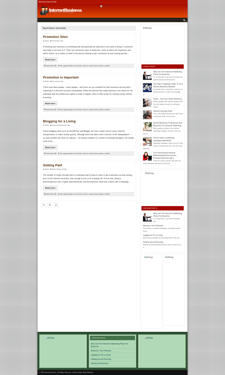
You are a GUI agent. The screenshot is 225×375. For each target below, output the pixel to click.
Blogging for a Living (59, 121)
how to (85, 66)
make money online (96, 66)
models (107, 66)
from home (78, 66)
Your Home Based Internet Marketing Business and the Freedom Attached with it (164, 155)
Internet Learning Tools (162, 111)
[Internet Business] (61, 7)
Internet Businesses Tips (61, 125)
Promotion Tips (57, 41)
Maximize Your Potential (153, 226)
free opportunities (66, 66)
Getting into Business (100, 363)
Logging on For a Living (153, 235)
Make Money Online (59, 169)
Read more (50, 59)
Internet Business (51, 372)
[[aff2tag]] (162, 43)
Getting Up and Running (153, 242)
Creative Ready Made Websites (82, 372)
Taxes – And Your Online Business (167, 99)
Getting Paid (52, 165)
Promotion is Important (61, 77)
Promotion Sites (55, 37)
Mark (47, 41)
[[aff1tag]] (162, 186)
